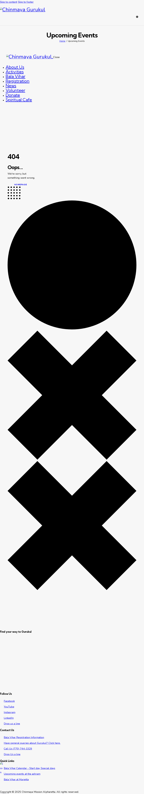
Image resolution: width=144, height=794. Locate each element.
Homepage (20, 184)
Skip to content (8, 2)
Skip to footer (26, 2)
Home (62, 41)
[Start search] (142, 19)
